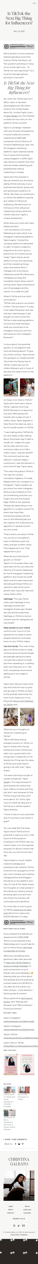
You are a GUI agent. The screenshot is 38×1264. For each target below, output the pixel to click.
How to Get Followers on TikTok (23, 1096)
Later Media (11, 116)
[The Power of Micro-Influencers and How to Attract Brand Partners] (9, 1113)
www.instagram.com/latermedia (19, 1021)
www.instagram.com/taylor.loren (19, 1029)
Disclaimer (24, 1234)
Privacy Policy (15, 1234)
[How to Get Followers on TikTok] (24, 1090)
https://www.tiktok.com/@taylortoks (21, 1038)
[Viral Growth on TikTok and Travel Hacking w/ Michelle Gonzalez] (9, 1090)
